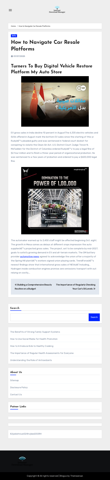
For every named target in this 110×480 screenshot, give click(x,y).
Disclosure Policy (19, 387)
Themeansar (76, 476)
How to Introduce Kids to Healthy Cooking (31, 346)
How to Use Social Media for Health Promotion (34, 339)
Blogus (63, 476)
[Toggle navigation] (10, 10)
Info (14, 36)
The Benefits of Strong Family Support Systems (35, 332)
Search (15, 308)
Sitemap (14, 380)
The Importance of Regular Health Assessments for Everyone (42, 353)
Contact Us (16, 394)
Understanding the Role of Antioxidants (31, 360)
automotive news (29, 256)
